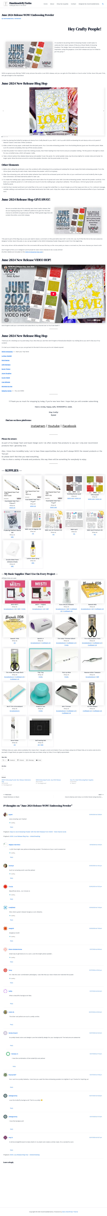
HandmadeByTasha (20, 3)
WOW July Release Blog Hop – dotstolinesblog (25, 1155)
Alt (15, 609)
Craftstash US (68, 611)
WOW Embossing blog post (33, 252)
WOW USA (53, 507)
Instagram (38, 426)
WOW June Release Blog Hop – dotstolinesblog (25, 836)
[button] (103, 4)
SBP (19, 609)
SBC (12, 537)
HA (33, 533)
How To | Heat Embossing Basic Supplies (81, 780)
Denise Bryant (13, 1033)
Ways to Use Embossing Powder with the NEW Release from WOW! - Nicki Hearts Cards (38, 832)
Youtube (54, 426)
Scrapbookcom (9, 609)
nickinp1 (11, 865)
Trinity (23, 609)
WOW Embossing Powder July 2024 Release (48, 780)
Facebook (69, 426)
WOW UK (12, 507)
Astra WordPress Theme (70, 1212)
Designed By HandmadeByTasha (89, 4)
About (52, 4)
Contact (73, 4)
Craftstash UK (99, 609)
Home (45, 4)
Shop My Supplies (62, 4)
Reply (11, 827)
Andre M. (11, 1012)
